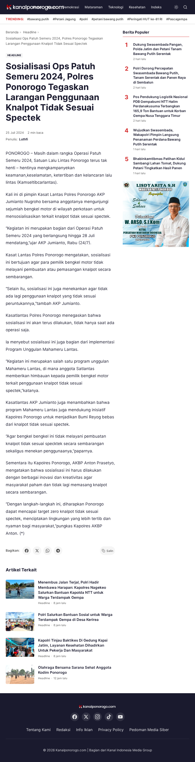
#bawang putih (38, 19)
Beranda (12, 32)
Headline (29, 32)
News (52, 7)
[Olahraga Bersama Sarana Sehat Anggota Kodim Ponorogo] (20, 674)
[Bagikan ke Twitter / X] (37, 550)
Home (37, 7)
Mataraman (93, 7)
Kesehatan (137, 7)
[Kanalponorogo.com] (97, 707)
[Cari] (185, 7)
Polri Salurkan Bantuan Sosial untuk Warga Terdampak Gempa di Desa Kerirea (75, 617)
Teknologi (115, 7)
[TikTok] (109, 717)
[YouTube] (120, 717)
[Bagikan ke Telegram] (58, 550)
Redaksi (63, 729)
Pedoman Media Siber (149, 729)
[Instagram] (97, 717)
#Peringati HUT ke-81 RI (144, 19)
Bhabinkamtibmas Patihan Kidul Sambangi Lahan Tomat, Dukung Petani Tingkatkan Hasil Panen (159, 163)
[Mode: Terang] (176, 7)
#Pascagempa (176, 19)
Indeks (156, 7)
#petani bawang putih (107, 19)
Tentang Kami (38, 729)
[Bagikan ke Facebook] (26, 550)
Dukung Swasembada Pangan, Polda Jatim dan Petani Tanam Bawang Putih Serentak (158, 49)
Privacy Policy (111, 729)
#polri (83, 19)
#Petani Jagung (64, 19)
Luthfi (23, 139)
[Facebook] (74, 717)
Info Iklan (84, 729)
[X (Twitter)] (86, 717)
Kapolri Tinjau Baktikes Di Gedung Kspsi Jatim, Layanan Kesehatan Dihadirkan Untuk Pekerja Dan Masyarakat (72, 645)
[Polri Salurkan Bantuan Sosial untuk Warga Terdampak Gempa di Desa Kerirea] (20, 621)
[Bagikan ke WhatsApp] (47, 550)
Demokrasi (70, 7)
